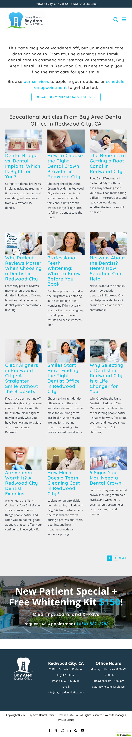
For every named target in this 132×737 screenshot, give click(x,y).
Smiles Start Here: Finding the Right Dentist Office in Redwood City (63, 378)
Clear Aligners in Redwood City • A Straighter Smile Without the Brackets (21, 378)
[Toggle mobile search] (115, 19)
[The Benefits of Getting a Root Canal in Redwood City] (108, 141)
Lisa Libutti (67, 719)
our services (36, 81)
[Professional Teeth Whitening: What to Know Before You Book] (66, 243)
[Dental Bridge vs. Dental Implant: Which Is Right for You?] (23, 141)
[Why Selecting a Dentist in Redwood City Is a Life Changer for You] (108, 350)
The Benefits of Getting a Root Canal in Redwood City (108, 163)
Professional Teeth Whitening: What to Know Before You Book (64, 271)
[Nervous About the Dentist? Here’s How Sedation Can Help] (108, 243)
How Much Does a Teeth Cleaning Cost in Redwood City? (63, 483)
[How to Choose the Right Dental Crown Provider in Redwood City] (66, 141)
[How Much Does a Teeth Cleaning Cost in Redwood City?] (66, 458)
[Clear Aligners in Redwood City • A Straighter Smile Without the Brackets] (23, 350)
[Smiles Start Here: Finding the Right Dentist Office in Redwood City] (66, 350)
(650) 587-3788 (88, 4)
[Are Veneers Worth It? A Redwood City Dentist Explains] (23, 458)
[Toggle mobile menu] (124, 19)
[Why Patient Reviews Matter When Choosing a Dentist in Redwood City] (23, 243)
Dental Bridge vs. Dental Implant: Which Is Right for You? (22, 166)
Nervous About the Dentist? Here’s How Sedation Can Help (107, 268)
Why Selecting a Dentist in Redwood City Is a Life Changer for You (106, 378)
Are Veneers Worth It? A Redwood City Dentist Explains (21, 483)
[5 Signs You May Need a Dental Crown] (108, 458)
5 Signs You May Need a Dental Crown (106, 478)
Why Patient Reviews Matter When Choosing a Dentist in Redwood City (23, 268)
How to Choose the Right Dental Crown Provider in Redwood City (65, 166)
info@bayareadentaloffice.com (66, 692)
